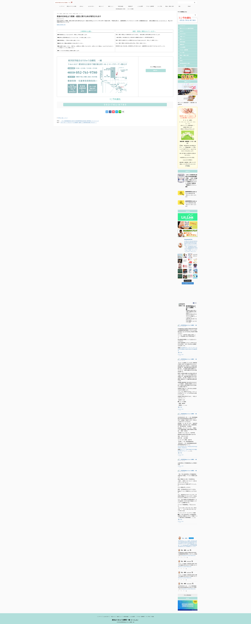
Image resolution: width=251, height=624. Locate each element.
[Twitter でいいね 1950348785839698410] (184, 591)
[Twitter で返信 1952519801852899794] (179, 579)
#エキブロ (193, 555)
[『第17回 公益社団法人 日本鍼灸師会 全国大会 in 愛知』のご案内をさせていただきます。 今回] (195, 261)
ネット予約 (160, 6)
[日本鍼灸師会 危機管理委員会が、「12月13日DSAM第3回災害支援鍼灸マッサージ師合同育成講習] (185, 276)
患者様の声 (130, 6)
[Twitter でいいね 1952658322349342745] (184, 568)
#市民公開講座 (181, 349)
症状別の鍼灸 (120, 6)
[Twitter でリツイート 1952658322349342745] (181, 568)
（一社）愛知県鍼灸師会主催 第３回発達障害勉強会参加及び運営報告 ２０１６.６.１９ (79, 121)
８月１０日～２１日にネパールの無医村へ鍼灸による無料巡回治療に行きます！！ (78, 122)
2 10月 (188, 550)
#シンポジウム (189, 347)
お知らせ (81, 6)
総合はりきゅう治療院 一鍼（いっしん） (125, 620)
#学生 (180, 451)
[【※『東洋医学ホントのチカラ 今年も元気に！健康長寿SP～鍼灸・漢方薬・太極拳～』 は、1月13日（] (180, 276)
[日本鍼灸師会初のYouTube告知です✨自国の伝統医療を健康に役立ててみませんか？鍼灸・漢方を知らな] (195, 266)
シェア (180, 355)
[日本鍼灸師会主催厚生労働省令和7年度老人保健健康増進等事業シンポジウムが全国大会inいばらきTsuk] (180, 256)
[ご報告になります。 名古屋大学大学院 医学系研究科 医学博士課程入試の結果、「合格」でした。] (185, 271)
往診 (179, 6)
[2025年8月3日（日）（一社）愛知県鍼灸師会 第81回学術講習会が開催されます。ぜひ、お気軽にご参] (190, 256)
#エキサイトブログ (186, 555)
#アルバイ (184, 451)
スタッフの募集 (130, 8)
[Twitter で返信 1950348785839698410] (179, 591)
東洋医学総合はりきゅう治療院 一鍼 (189, 325)
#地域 (186, 349)
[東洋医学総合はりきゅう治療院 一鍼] (181, 304)
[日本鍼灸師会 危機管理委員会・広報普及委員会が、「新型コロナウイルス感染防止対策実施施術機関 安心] (190, 276)
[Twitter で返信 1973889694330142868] (179, 557)
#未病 (189, 349)
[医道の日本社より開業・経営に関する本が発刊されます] (116, 111)
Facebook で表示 (180, 354)
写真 (181, 352)
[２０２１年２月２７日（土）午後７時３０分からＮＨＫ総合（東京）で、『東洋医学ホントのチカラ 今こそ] (180, 271)
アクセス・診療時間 (150, 6)
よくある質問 (141, 6)
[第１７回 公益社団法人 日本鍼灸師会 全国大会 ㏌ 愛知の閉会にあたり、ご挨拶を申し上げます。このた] (180, 261)
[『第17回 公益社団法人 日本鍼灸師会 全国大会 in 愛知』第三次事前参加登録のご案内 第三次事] (185, 261)
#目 (193, 449)
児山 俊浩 (183, 550)
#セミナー (183, 449)
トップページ (61, 6)
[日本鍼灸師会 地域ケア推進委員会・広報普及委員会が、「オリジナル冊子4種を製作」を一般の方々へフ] (195, 276)
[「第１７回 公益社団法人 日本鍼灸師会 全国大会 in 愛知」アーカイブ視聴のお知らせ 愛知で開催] (195, 256)
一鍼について (101, 6)
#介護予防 (183, 347)
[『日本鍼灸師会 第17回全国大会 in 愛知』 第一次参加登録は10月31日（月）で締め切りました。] (190, 261)
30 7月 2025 (189, 583)
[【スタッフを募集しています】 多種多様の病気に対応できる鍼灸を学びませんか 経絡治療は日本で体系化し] (185, 256)
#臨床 (190, 449)
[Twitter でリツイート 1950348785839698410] (181, 591)
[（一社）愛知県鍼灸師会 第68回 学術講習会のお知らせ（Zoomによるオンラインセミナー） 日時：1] (190, 266)
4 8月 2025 (189, 572)
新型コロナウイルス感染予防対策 (71, 7)
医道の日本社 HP (61, 24)
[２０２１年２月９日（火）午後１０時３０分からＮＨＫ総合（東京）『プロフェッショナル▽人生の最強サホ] (195, 271)
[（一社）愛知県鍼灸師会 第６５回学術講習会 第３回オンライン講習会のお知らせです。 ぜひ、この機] (190, 271)
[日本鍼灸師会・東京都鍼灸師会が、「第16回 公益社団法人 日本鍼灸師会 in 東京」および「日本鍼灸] (185, 266)
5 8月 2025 (189, 561)
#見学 (187, 449)
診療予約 (155, 70)
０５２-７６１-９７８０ (115, 104)
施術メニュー (110, 6)
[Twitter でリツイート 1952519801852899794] (181, 579)
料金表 (189, 6)
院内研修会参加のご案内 (120, 8)
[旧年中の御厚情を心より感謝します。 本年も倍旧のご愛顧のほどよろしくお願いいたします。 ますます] (180, 266)
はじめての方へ (91, 6)
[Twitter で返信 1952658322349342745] (179, 568)
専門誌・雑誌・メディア (63, 117)
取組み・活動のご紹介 (169, 6)
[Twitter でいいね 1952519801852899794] (184, 579)
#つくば (195, 347)
